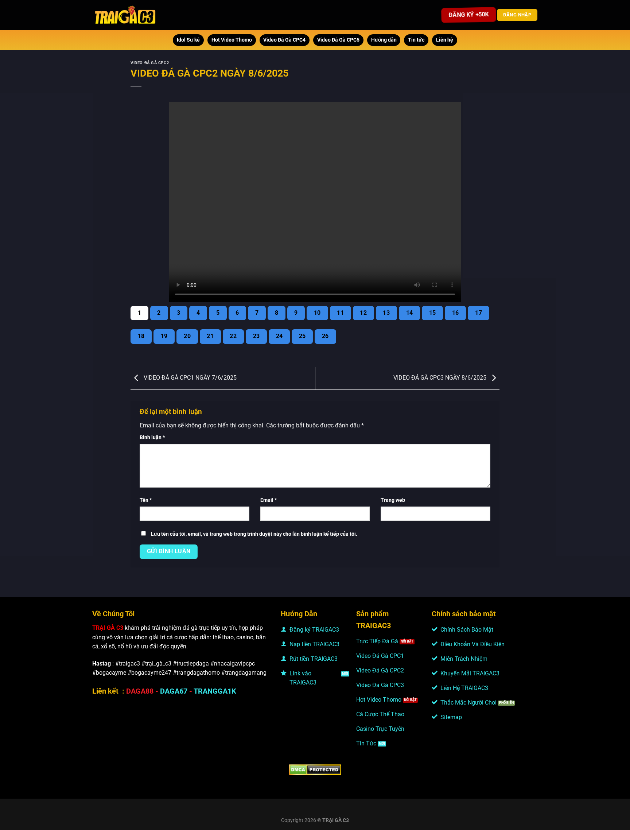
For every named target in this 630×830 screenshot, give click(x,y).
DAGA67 (173, 691)
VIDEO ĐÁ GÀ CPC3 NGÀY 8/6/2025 (440, 378)
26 (325, 336)
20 (187, 336)
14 (409, 313)
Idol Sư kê (188, 40)
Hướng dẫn (384, 40)
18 (141, 336)
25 (302, 336)
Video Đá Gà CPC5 (338, 40)
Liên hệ (444, 40)
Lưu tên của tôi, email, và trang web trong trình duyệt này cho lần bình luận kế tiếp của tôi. (254, 534)
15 (432, 313)
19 (164, 336)
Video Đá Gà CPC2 (150, 63)
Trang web (393, 500)
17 (478, 313)
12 (363, 313)
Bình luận (152, 437)
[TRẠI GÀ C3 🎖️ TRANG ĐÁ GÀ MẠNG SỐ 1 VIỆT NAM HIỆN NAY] (126, 15)
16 (455, 313)
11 (340, 313)
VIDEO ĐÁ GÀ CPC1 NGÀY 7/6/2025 (189, 378)
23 (256, 336)
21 (210, 336)
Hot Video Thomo (231, 40)
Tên (146, 500)
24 (279, 336)
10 (317, 313)
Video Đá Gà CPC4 (284, 40)
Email (268, 500)
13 (386, 313)
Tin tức (416, 40)
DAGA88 (139, 691)
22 (233, 336)
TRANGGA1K (215, 691)
